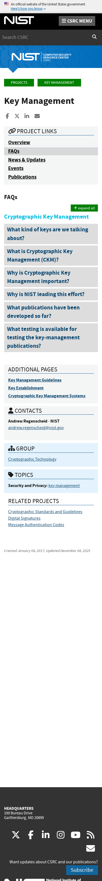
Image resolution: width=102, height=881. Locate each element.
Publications (22, 176)
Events (15, 168)
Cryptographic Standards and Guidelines (45, 511)
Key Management (59, 82)
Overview (19, 142)
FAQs (13, 151)
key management (64, 485)
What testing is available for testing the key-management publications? (43, 337)
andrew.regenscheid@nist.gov (36, 427)
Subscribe (82, 870)
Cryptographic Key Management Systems (46, 396)
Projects (19, 82)
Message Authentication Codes (36, 525)
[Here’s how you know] (51, 6)
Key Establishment (26, 388)
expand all (86, 208)
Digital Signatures (24, 518)
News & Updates (26, 159)
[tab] (51, 234)
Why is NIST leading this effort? (46, 294)
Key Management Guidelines (34, 380)
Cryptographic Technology (32, 459)
